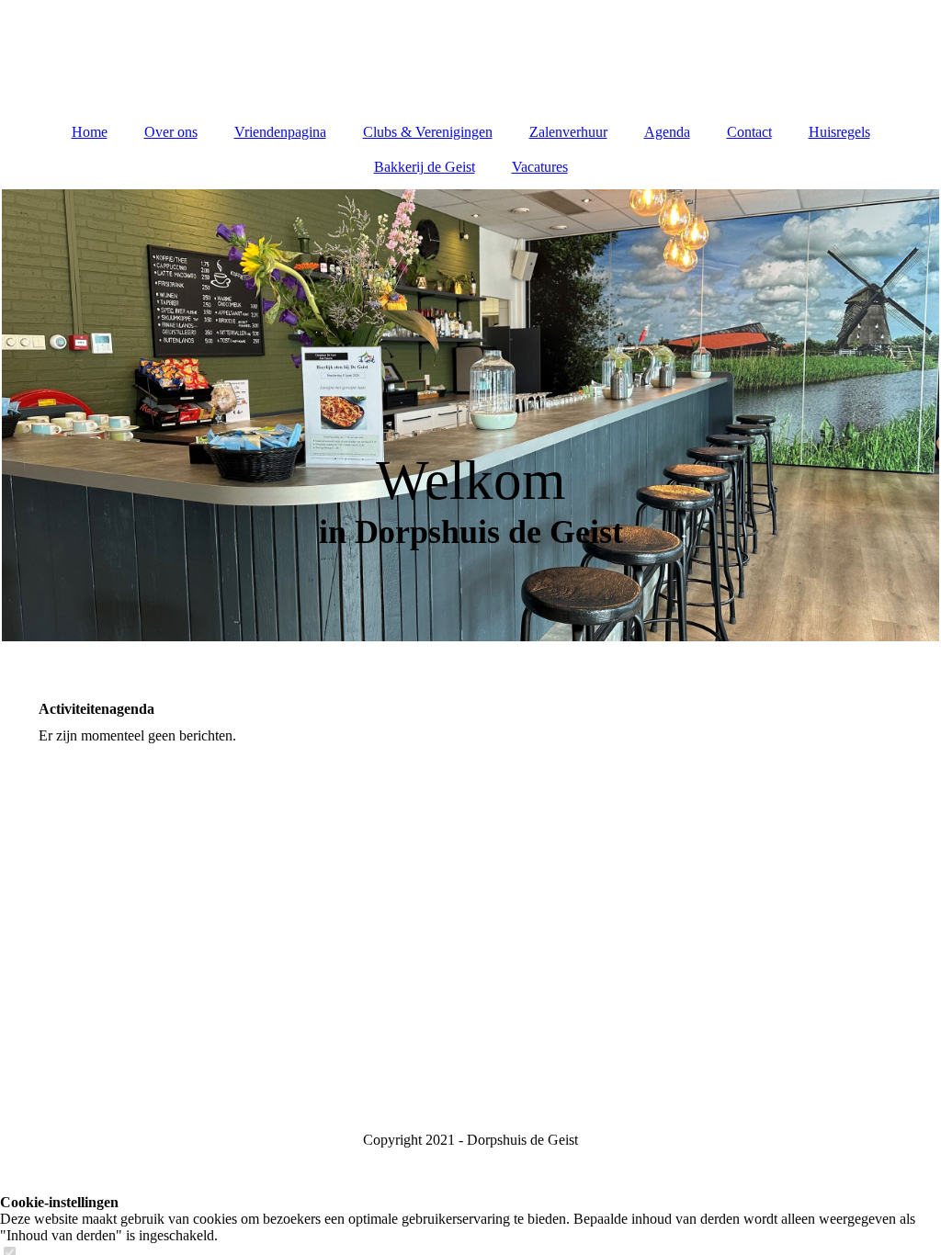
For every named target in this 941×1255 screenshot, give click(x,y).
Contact (749, 132)
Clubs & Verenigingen (428, 132)
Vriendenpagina (280, 132)
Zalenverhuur (568, 132)
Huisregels (839, 132)
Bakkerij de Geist (424, 167)
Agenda (667, 132)
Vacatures (540, 167)
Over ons (171, 132)
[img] (470, 55)
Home (90, 132)
